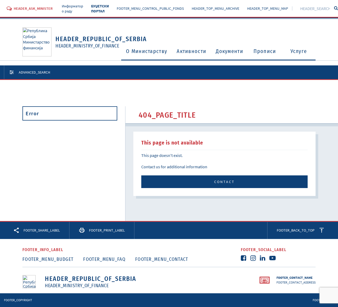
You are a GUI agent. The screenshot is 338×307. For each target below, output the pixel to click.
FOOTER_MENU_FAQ (104, 259)
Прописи (264, 51)
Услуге (298, 51)
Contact (224, 181)
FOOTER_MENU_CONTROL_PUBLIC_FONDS (150, 8)
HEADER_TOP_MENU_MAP (267, 8)
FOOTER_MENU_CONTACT (161, 259)
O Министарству (146, 51)
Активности (191, 51)
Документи (229, 51)
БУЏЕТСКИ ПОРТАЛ (100, 9)
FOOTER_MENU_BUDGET (47, 259)
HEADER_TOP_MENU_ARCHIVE (215, 8)
